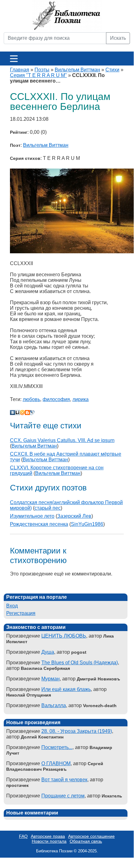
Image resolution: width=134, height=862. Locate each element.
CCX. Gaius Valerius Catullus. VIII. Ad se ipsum (62, 440)
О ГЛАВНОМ (56, 763)
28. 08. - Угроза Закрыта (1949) (76, 731)
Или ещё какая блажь (66, 689)
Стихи (112, 69)
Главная (19, 69)
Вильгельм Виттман (77, 69)
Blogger (27, 412)
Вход (12, 605)
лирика (80, 399)
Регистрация (20, 613)
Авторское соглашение (91, 836)
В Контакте (12, 412)
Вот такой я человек (64, 779)
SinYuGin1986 (87, 524)
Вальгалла (53, 705)
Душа (47, 652)
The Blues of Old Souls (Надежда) (79, 662)
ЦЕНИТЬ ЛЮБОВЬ (63, 636)
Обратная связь (86, 841)
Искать (118, 38)
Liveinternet (17, 412)
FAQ (23, 836)
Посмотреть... (56, 747)
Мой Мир (22, 412)
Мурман (50, 678)
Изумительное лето (32, 516)
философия (56, 399)
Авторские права (48, 836)
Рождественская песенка (39, 524)
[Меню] (14, 58)
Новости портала (49, 841)
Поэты (42, 69)
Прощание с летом (63, 795)
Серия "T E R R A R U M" (38, 75)
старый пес (48, 508)
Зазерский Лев (74, 516)
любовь (31, 399)
